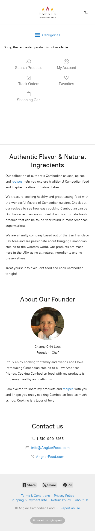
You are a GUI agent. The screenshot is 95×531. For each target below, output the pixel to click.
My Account (66, 68)
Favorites (66, 84)
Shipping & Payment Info (29, 500)
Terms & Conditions (35, 496)
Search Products (28, 68)
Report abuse (70, 508)
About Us (82, 500)
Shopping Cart (29, 100)
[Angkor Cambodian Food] (47, 12)
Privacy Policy (64, 496)
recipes (17, 182)
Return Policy (61, 500)
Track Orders (28, 84)
